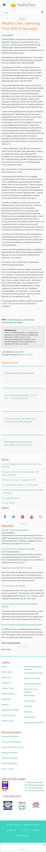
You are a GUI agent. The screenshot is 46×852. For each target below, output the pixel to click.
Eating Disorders (8, 715)
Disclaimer (35, 830)
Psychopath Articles (11, 498)
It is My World (8, 502)
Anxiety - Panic (8, 688)
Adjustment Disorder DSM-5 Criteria (17, 568)
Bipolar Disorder (8, 694)
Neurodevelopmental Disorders (32, 668)
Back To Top (6, 649)
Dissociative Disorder (10, 710)
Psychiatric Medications (11, 742)
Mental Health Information (12, 747)
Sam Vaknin (8, 35)
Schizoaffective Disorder (34, 722)
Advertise (36, 825)
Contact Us (27, 825)
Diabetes (5, 704)
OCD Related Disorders (33, 673)
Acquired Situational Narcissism (19, 373)
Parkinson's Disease (32, 678)
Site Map (9, 825)
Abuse (4, 666)
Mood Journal (7, 769)
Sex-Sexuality (29, 717)
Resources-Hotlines (10, 752)
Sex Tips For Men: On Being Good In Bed (18, 549)
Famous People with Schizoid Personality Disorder (22, 625)
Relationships (29, 695)
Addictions (6, 677)
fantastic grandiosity (34, 60)
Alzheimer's (6, 683)
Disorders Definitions (10, 736)
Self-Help (28, 706)
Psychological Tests (10, 763)
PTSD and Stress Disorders (31, 690)
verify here (39, 790)
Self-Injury (28, 712)
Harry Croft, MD (26, 354)
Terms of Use (11, 830)
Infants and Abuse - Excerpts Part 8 (19, 479)
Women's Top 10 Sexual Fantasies (15, 530)
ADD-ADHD (7, 672)
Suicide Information (10, 758)
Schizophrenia (29, 701)
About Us (17, 825)
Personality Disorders (32, 684)
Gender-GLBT (8, 721)
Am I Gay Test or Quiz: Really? (14, 586)
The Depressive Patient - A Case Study (20, 484)
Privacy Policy (24, 830)
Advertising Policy (23, 836)
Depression (6, 699)
